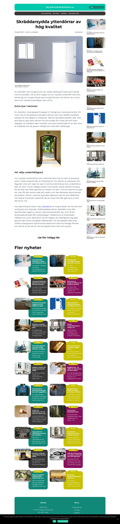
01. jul (38, 428)
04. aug (38, 256)
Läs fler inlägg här (49, 237)
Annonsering (46, 13)
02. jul (38, 407)
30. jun (73, 428)
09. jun (73, 471)
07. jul (73, 342)
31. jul (38, 321)
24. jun (38, 450)
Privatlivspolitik (62, 521)
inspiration (79, 32)
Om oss (56, 13)
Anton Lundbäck (32, 32)
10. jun (38, 471)
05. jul (38, 385)
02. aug (38, 278)
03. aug (73, 256)
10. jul (38, 342)
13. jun (73, 450)
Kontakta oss (74, 13)
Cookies (64, 13)
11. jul (73, 321)
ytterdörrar (47, 206)
